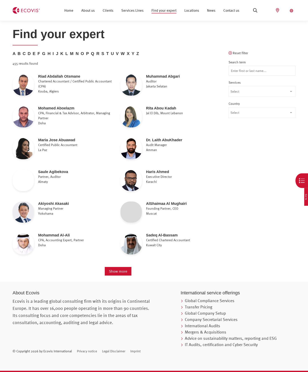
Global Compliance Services (209, 300)
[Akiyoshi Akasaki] (43, 214)
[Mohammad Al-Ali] (43, 246)
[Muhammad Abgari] (151, 87)
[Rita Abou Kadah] (151, 119)
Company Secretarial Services (211, 319)
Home (68, 10)
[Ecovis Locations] (278, 10)
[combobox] (262, 91)
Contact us (231, 10)
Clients (108, 10)
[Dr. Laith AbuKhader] (151, 150)
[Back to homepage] (26, 10)
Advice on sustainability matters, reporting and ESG (231, 338)
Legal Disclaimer (113, 351)
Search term (237, 62)
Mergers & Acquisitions (205, 332)
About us (88, 10)
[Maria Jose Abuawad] (43, 150)
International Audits (202, 325)
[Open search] (255, 10)
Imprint (135, 351)
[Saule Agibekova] (43, 182)
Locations (191, 10)
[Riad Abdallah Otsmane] (43, 87)
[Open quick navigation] (301, 180)
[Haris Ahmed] (151, 182)
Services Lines (132, 10)
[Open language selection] (292, 11)
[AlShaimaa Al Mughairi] (151, 214)
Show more (118, 271)
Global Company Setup (205, 313)
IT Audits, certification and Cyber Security (221, 344)
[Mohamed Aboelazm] (43, 119)
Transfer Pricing (198, 306)
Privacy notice (87, 351)
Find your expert (163, 10)
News (211, 10)
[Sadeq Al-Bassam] (151, 246)
